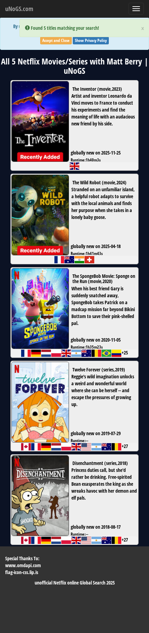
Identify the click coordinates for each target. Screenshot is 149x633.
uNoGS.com (19, 9)
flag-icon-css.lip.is (21, 572)
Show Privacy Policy (91, 40)
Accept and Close (56, 40)
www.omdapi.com (23, 565)
